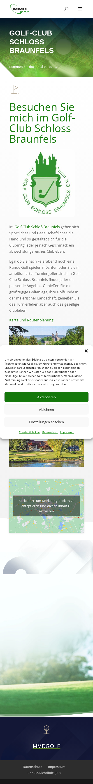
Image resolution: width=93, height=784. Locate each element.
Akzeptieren (46, 397)
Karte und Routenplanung (31, 320)
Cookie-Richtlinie (29, 432)
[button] (86, 351)
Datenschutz (50, 432)
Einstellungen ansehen (46, 422)
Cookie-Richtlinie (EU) (44, 773)
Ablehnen (46, 409)
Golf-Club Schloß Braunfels (37, 226)
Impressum (67, 432)
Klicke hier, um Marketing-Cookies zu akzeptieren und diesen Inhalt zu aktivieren (46, 506)
